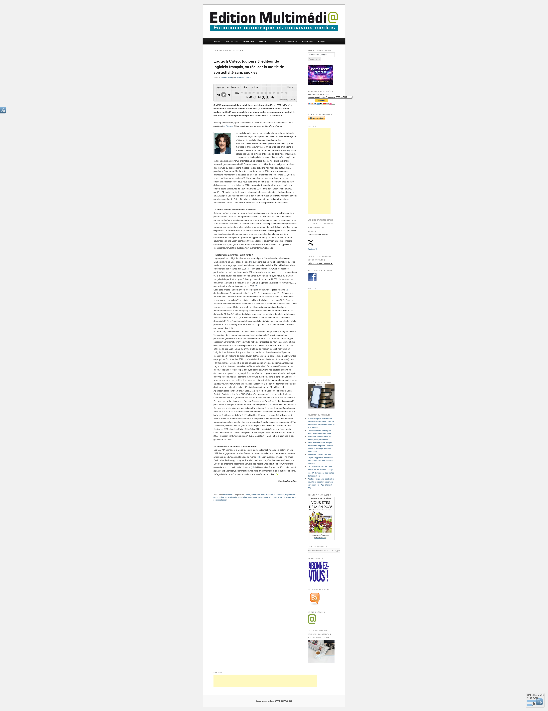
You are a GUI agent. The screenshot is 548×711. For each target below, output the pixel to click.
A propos (321, 41)
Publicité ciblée (231, 497)
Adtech (247, 494)
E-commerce (279, 494)
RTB (281, 497)
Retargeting (268, 497)
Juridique (262, 41)
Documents (275, 41)
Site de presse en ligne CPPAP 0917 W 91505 (274, 701)
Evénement (227, 494)
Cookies (269, 494)
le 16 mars (228, 125)
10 (270, 404)
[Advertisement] (319, 171)
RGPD (276, 497)
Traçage (287, 497)
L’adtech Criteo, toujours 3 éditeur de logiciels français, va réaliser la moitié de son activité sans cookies (248, 66)
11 (259, 456)
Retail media (257, 497)
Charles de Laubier (243, 77)
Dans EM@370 (231, 41)
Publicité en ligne (245, 497)
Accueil (217, 41)
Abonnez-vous (307, 41)
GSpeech (292, 99)
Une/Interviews (248, 41)
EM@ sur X (312, 249)
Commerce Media (258, 494)
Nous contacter (291, 41)
